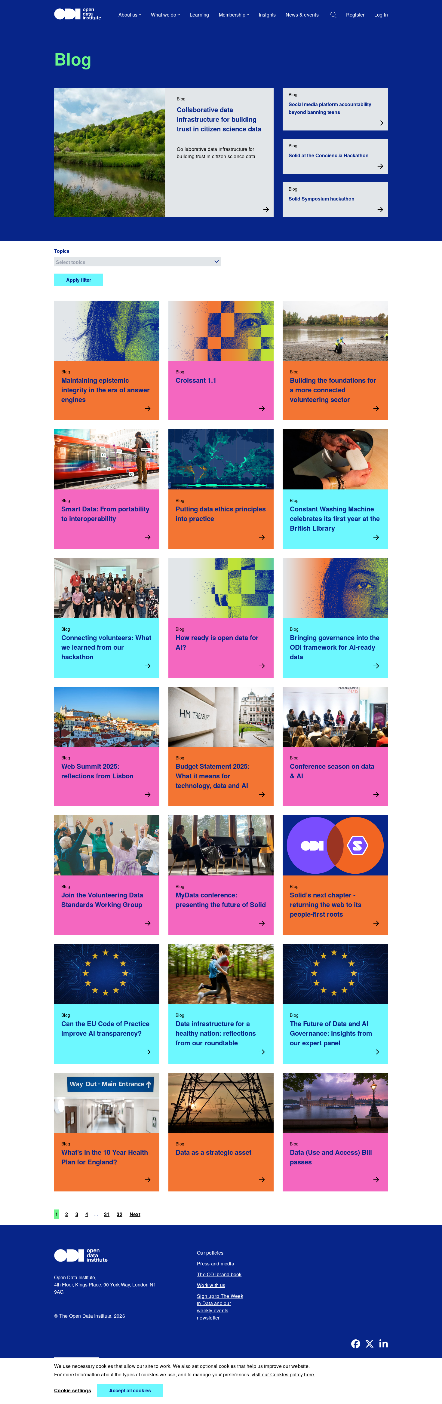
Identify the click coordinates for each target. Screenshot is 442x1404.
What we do (163, 14)
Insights (267, 14)
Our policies (210, 1252)
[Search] (333, 15)
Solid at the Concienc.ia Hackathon (329, 155)
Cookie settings (72, 1390)
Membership (232, 14)
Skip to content (74, 31)
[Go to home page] (80, 14)
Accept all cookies (130, 1390)
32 (119, 1214)
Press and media (215, 1263)
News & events (302, 14)
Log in (381, 14)
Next (135, 1214)
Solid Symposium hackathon (322, 198)
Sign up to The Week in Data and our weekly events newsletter (220, 1306)
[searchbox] (138, 261)
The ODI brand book (219, 1274)
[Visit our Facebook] (355, 1343)
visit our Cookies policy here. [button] (283, 1374)
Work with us (211, 1285)
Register (355, 14)
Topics (61, 250)
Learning (199, 14)
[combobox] (137, 261)
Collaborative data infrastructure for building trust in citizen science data (219, 119)
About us (127, 14)
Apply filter (78, 279)
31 (107, 1214)
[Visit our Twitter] (369, 1343)
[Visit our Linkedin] (383, 1343)
